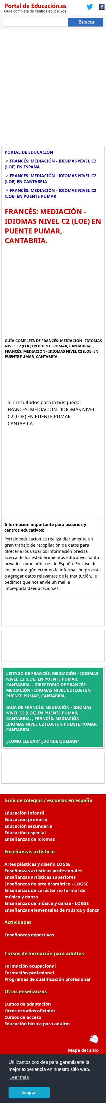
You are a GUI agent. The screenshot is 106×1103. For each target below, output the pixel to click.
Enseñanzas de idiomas (29, 839)
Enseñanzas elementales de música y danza (52, 910)
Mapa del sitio (83, 1050)
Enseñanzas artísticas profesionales (43, 870)
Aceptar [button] (29, 1092)
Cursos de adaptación (27, 1004)
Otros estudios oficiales (29, 1011)
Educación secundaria (28, 826)
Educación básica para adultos (37, 1023)
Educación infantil (24, 813)
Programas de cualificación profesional (47, 979)
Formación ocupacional (30, 966)
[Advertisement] (53, 85)
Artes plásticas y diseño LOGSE (37, 864)
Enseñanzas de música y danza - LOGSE (46, 903)
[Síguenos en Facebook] (100, 7)
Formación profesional (29, 973)
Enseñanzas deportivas (29, 935)
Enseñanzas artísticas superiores (40, 877)
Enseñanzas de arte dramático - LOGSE (46, 884)
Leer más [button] (19, 1077)
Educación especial (25, 832)
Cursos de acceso (22, 1017)
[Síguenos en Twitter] (89, 7)
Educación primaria (25, 819)
